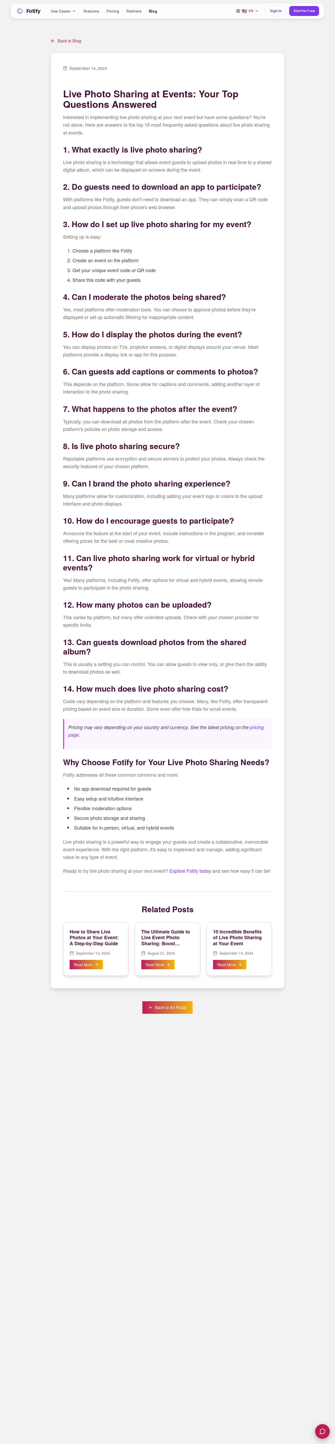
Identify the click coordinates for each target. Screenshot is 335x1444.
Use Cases (60, 11)
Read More (83, 964)
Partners (134, 11)
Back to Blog (69, 41)
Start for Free (304, 11)
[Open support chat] (322, 1431)
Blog (153, 11)
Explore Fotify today (190, 870)
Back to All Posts (170, 1007)
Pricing (113, 11)
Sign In (276, 11)
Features (91, 11)
